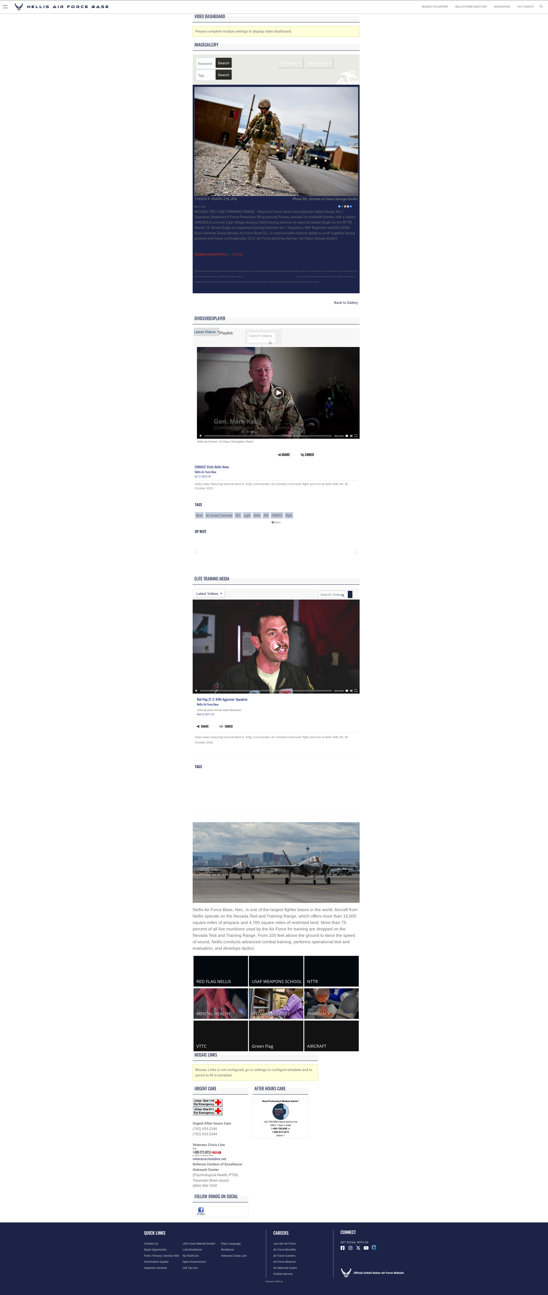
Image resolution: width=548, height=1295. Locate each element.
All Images (289, 62)
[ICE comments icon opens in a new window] (374, 1247)
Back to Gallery (346, 303)
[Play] (200, 435)
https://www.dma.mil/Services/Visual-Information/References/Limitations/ (270, 277)
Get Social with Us (354, 1242)
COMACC (277, 515)
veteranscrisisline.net (209, 1159)
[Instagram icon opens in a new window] (350, 1248)
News (199, 515)
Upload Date (317, 62)
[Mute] (351, 435)
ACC (237, 515)
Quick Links (154, 1233)
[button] (4, 7)
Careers (281, 1233)
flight (289, 515)
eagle (247, 515)
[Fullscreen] (355, 435)
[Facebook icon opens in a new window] (343, 1248)
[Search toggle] (541, 7)
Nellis (257, 515)
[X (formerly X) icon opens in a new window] (358, 1248)
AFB (266, 515)
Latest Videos (205, 332)
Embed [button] (309, 454)
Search (223, 62)
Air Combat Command (219, 515)
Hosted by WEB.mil (274, 1281)
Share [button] (285, 454)
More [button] (277, 522)
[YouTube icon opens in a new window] (366, 1248)
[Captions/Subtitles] (346, 435)
